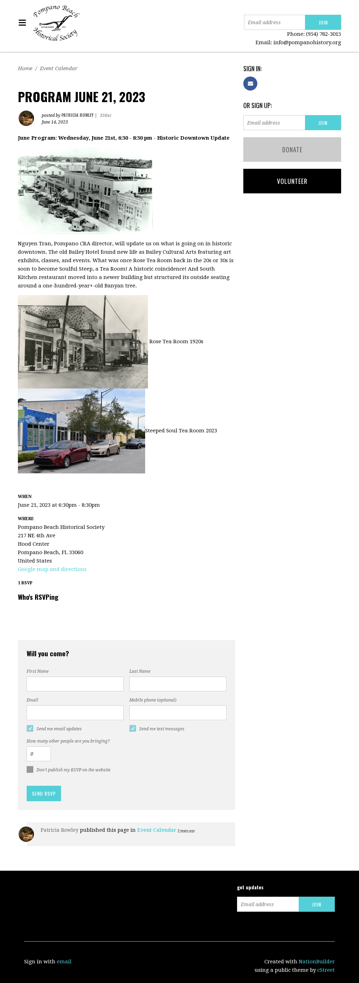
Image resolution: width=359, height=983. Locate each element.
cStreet (326, 970)
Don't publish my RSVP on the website (73, 770)
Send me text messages (161, 728)
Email (32, 700)
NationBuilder (317, 961)
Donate (292, 149)
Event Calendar (58, 68)
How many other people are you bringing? (68, 741)
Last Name (139, 671)
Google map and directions (52, 569)
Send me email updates (59, 728)
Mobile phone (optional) (152, 700)
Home (25, 68)
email (64, 961)
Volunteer (292, 181)
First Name (38, 671)
